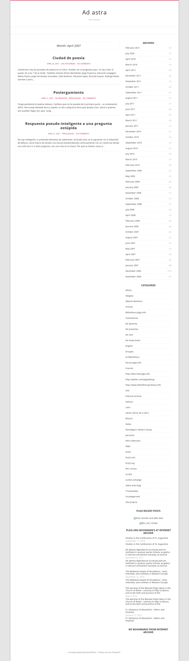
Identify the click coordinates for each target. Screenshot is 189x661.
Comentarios (132, 318)
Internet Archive (133, 396)
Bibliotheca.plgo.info (136, 312)
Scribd (129, 474)
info (127, 390)
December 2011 (133, 76)
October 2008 (132, 198)
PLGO (128, 452)
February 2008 (133, 221)
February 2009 (133, 182)
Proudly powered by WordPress (82, 652)
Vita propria (131, 502)
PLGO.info (130, 457)
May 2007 (130, 249)
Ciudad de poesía (69, 57)
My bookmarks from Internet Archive (148, 631)
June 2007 (130, 243)
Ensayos (129, 351)
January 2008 (132, 226)
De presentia (61, 98)
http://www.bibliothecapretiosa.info (143, 385)
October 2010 (132, 137)
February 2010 (133, 165)
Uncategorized (68, 64)
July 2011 (130, 103)
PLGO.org (130, 463)
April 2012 (131, 70)
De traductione (133, 340)
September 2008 (134, 204)
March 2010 (131, 159)
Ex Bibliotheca (132, 357)
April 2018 (131, 59)
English (129, 346)
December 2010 (133, 131)
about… (129, 290)
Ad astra (94, 12)
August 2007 (132, 237)
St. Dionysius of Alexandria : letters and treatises (145, 610)
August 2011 (132, 98)
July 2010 (130, 154)
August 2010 (132, 148)
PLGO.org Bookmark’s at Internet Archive (148, 532)
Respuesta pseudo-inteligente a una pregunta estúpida (68, 125)
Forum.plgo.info (133, 362)
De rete (129, 335)
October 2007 (132, 232)
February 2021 (133, 48)
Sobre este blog (133, 485)
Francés (129, 368)
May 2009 (130, 176)
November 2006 (133, 276)
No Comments (84, 64)
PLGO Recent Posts (148, 511)
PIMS (128, 446)
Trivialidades (75, 98)
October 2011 (132, 87)
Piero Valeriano (133, 441)
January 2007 (132, 265)
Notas (128, 424)
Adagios (129, 296)
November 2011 (133, 81)
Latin (128, 407)
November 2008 (133, 193)
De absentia (131, 324)
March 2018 (131, 64)
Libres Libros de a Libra (137, 413)
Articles (129, 307)
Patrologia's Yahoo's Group (139, 430)
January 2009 (132, 187)
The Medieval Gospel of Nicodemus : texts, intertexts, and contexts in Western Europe (147, 572)
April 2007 (131, 254)
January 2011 (132, 126)
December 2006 (133, 271)
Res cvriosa (131, 468)
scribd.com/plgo (133, 480)
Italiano (129, 402)
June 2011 (130, 109)
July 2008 (130, 209)
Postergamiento (68, 92)
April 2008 (131, 215)
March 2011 (131, 120)
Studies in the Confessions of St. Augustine (147, 538)
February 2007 (133, 260)
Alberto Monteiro (134, 301)
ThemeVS (116, 652)
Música (129, 418)
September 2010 (134, 143)
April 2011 (131, 115)
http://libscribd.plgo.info (138, 374)
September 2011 (134, 92)
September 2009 (134, 170)
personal (130, 435)
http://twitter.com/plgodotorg (140, 379)
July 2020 (130, 53)
